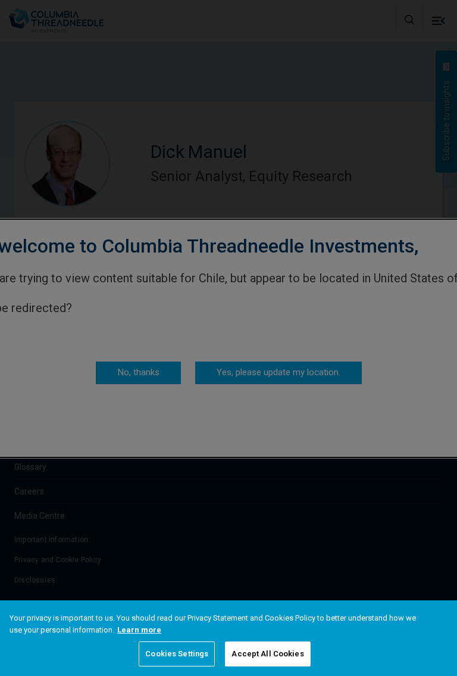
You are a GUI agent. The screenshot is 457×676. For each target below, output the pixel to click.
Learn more (139, 629)
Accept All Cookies (267, 653)
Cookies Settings (176, 653)
